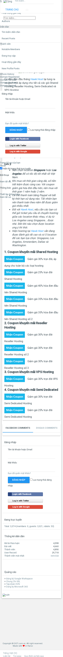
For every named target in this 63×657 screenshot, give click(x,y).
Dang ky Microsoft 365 (17, 586)
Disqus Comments (46, 428)
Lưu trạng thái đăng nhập (42, 130)
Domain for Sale (8, 80)
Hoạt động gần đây (11, 62)
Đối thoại (4, 175)
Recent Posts (8, 38)
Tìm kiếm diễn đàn (11, 32)
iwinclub (55, 556)
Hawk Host (27, 209)
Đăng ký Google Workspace (19, 578)
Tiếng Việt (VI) (10, 653)
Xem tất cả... (6, 181)
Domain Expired (8, 85)
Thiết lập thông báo (10, 194)
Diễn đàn (4, 26)
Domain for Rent (8, 82)
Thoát (3, 165)
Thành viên (5, 44)
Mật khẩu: (10, 112)
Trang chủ (12, 9)
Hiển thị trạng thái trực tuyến (16, 168)
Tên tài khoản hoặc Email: (18, 99)
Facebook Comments (18, 428)
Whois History (7, 74)
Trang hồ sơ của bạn (10, 162)
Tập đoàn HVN (13, 584)
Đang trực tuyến (13, 519)
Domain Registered (9, 77)
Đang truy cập (9, 55)
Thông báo (5, 187)
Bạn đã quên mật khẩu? (17, 123)
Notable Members (11, 49)
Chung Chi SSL (13, 581)
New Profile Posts (10, 68)
